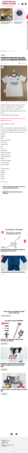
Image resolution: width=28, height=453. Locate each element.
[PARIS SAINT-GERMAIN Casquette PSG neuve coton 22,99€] (19, 14)
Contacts (4, 441)
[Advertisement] (14, 212)
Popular (2, 232)
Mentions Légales (6, 440)
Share (2, 67)
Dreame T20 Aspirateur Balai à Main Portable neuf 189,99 (12, 340)
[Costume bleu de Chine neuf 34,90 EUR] (14, 263)
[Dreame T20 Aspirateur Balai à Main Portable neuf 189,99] (14, 330)
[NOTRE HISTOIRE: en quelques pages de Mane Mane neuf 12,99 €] (14, 240)
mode (2, 270)
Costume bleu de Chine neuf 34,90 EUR (13, 272)
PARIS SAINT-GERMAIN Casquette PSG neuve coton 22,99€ (18, 22)
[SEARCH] (18, 4)
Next (27, 29)
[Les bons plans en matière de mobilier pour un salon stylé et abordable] (6, 14)
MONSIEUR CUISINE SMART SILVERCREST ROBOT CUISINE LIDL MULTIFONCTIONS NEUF (13, 365)
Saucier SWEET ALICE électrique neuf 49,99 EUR (14, 390)
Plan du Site (4, 446)
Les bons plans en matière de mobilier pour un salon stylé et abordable (6, 22)
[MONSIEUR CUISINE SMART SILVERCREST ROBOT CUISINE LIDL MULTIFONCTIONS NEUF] (14, 354)
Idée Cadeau (5, 182)
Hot (2, 256)
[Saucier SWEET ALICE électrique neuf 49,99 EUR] (14, 380)
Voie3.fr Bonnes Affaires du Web (9, 2)
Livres (2, 247)
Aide (3, 443)
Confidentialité (5, 442)
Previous (0, 29)
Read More (4, 343)
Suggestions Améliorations (8, 445)
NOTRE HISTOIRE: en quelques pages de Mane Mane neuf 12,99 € (13, 250)
